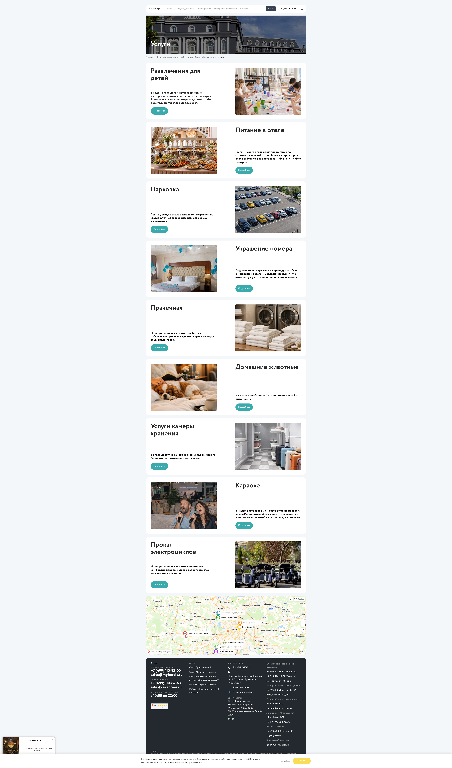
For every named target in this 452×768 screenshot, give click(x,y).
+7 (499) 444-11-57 (275, 717)
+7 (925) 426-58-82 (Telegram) (281, 676)
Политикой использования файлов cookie (183, 762)
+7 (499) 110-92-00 (166, 671)
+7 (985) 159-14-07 (275, 704)
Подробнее (285, 761)
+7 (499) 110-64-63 (166, 683)
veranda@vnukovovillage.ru (279, 708)
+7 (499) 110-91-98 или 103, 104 (281, 690)
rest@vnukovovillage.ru (277, 694)
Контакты (244, 9)
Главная (149, 57)
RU (269, 9)
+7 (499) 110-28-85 (288, 9)
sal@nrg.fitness (273, 736)
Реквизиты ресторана (243, 692)
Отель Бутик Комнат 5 (200, 667)
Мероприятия (204, 9)
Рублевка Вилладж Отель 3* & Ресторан (204, 691)
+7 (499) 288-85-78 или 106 (279, 731)
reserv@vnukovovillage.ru (278, 681)
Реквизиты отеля (241, 687)
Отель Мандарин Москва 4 (202, 672)
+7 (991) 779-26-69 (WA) (278, 722)
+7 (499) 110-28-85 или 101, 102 (281, 672)
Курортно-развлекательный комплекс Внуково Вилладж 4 (185, 57)
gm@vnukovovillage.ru (277, 745)
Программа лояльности (225, 9)
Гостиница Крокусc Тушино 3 (203, 684)
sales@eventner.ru (166, 687)
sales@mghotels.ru (166, 675)
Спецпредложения (185, 9)
